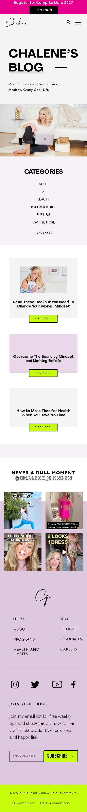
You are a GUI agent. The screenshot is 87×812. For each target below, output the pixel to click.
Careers (68, 650)
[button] (68, 22)
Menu (78, 24)
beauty (44, 199)
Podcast (69, 630)
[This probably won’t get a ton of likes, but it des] (22, 552)
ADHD (43, 184)
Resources (71, 640)
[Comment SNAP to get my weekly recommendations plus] (64, 510)
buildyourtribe (43, 207)
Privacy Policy (23, 803)
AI (43, 192)
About (21, 630)
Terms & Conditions (54, 803)
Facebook (73, 684)
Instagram (15, 684)
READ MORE (42, 318)
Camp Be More (43, 223)
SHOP (65, 619)
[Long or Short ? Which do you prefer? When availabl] (64, 552)
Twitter (35, 684)
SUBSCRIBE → (60, 756)
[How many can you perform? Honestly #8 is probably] (22, 510)
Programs (24, 640)
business (44, 215)
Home (19, 619)
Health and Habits (26, 652)
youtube (57, 684)
